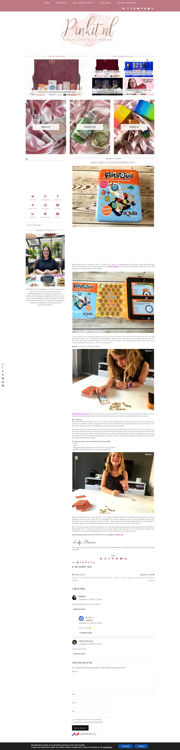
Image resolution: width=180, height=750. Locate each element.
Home (47, 3)
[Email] (149, 8)
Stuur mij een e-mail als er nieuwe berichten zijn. (89, 722)
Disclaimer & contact (83, 3)
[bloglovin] (141, 8)
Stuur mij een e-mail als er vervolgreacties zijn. (88, 719)
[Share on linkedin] (93, 562)
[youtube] (138, 8)
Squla (89, 566)
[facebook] (131, 8)
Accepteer (126, 746)
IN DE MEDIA (105, 3)
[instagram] (128, 8)
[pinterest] (134, 8)
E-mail (74, 703)
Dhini (82, 596)
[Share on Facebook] (80, 562)
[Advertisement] (113, 245)
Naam (74, 694)
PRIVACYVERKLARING (126, 3)
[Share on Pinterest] (85, 562)
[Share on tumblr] (88, 562)
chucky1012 (86, 641)
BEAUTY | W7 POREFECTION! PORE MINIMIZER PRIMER (91, 577)
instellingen (107, 747)
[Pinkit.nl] (90, 25)
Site (73, 711)
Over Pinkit (61, 3)
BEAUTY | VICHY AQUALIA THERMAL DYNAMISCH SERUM (134, 577)
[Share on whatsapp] (91, 562)
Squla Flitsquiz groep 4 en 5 (82, 414)
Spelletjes (82, 566)
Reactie (75, 671)
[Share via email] (77, 562)
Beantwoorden (79, 609)
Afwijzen (141, 746)
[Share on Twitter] (83, 562)
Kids (76, 566)
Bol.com (120, 534)
